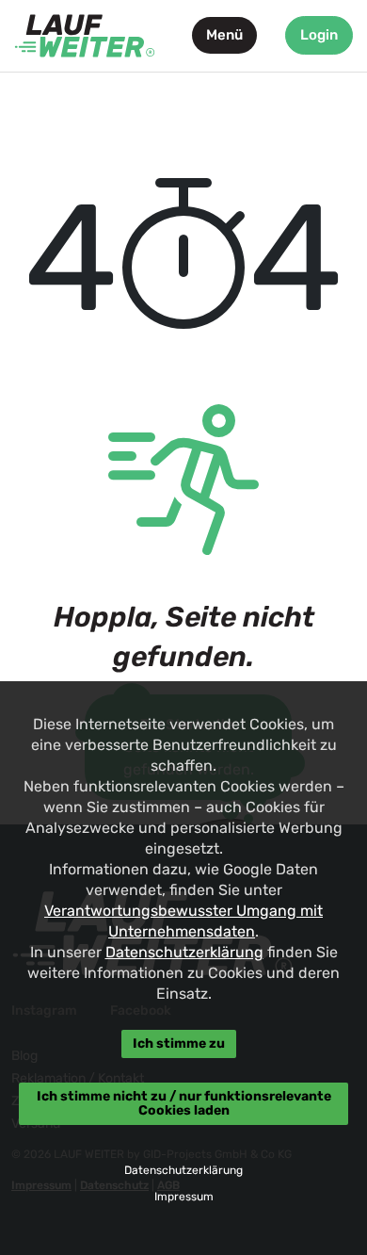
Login (319, 34)
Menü (224, 34)
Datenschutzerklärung (184, 952)
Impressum (184, 1196)
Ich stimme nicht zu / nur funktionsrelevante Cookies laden (184, 1102)
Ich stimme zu (179, 1043)
